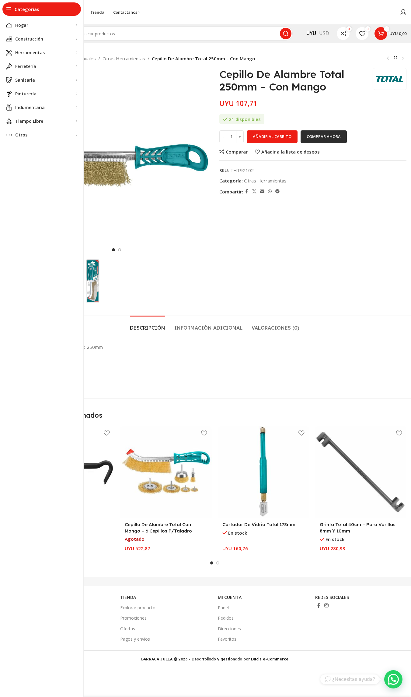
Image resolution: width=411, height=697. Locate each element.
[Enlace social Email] (262, 191)
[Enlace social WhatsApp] (269, 191)
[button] (393, 679)
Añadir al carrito (272, 136)
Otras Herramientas (124, 58)
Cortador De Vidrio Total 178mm (258, 524)
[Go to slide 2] (119, 249)
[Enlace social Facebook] (246, 191)
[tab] (147, 325)
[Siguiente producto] (402, 58)
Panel (223, 607)
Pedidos (226, 618)
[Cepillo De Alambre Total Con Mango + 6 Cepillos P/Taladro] (165, 472)
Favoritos (227, 639)
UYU (311, 33)
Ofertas (127, 629)
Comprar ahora (324, 136)
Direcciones (229, 629)
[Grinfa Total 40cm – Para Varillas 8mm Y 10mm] (360, 472)
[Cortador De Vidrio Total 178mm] (263, 472)
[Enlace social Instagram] (326, 605)
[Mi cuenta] (403, 12)
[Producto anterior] (388, 58)
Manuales (86, 58)
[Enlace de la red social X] (254, 191)
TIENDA (128, 597)
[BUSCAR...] (285, 33)
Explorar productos (139, 607)
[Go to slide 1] (113, 249)
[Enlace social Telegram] (277, 191)
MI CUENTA (230, 597)
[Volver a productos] (395, 58)
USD (324, 33)
